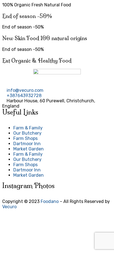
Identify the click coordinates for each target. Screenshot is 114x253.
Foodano (50, 201)
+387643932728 (24, 95)
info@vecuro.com (25, 90)
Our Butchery (27, 133)
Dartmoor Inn (27, 143)
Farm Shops (25, 138)
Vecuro (9, 206)
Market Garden (28, 149)
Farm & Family (28, 128)
